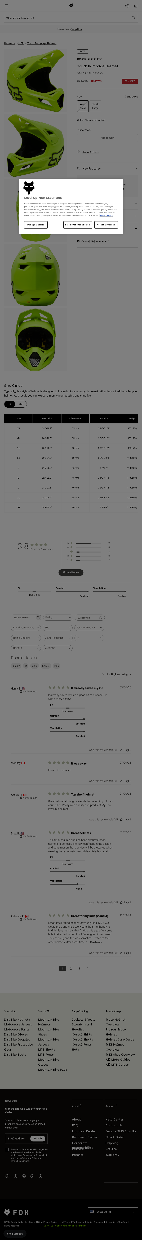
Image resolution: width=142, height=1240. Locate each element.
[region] (71, 206)
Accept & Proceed (106, 225)
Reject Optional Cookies (77, 225)
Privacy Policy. (106, 215)
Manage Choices (36, 225)
